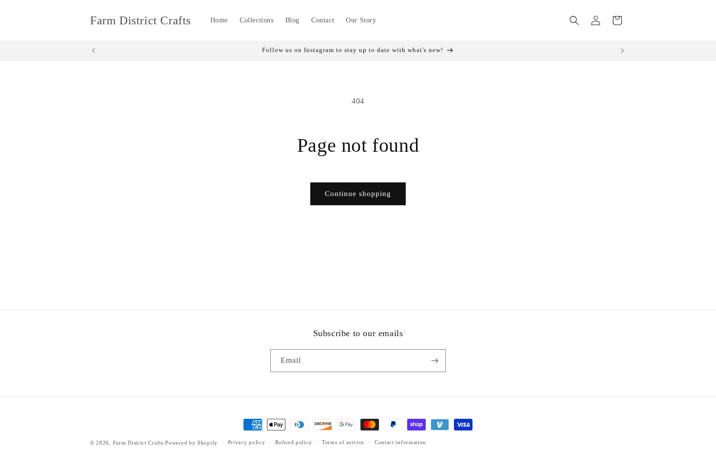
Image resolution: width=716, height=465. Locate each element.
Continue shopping (358, 193)
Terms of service (343, 442)
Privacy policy (246, 442)
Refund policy (293, 442)
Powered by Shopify (191, 443)
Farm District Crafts (138, 443)
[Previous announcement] (93, 50)
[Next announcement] (622, 50)
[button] (574, 20)
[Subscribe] (434, 360)
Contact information (400, 442)
